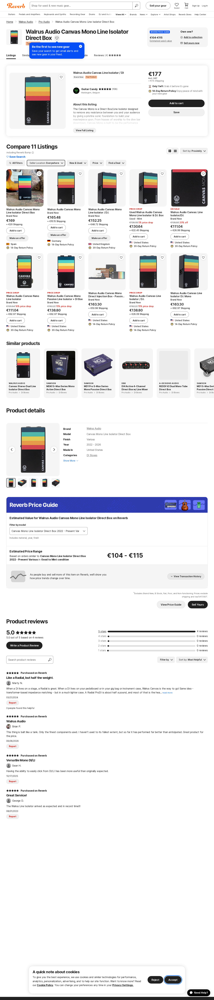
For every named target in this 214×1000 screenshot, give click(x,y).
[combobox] (45, 531)
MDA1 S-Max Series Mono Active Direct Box (60, 388)
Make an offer (17, 238)
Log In (205, 5)
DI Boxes (92, 455)
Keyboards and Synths (55, 14)
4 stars (102, 636)
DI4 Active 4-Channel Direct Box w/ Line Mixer (135, 388)
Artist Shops (170, 14)
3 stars (102, 640)
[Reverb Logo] (16, 5)
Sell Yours (198, 604)
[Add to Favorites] (57, 38)
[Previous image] (13, 100)
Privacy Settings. (122, 985)
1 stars (102, 650)
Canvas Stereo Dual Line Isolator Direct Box (22, 388)
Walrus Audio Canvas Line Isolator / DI (98, 72)
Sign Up (196, 5)
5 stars (102, 631)
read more (167, 693)
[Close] (80, 46)
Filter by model (18, 524)
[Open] (84, 531)
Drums (92, 14)
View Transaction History (187, 576)
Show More (69, 460)
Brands (133, 14)
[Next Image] (54, 449)
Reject (155, 979)
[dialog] (107, 980)
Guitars (11, 14)
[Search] (136, 5)
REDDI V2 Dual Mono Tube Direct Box (173, 388)
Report (12, 702)
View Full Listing (84, 130)
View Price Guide (171, 604)
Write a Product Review (24, 645)
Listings (11, 55)
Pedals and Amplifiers (29, 14)
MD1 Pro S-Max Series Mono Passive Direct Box (98, 388)
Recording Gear (77, 14)
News (142, 14)
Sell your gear (158, 5)
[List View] (175, 150)
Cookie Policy (45, 985)
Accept (172, 979)
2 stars (102, 645)
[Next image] (61, 100)
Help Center (200, 14)
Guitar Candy (89, 89)
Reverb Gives (185, 14)
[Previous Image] (12, 449)
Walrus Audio (94, 428)
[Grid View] (169, 150)
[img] (105, 89)
